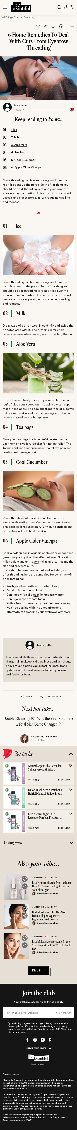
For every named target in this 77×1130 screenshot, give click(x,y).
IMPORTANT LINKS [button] (36, 1048)
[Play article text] (61, 26)
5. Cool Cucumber (23, 160)
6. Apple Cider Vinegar (26, 167)
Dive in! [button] (37, 970)
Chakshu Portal (37, 1117)
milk (55, 330)
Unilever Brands (37, 1029)
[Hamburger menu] (5, 7)
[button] (45, 26)
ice (54, 189)
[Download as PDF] (41, 696)
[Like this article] (38, 26)
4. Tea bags (19, 152)
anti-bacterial (34, 561)
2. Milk (15, 137)
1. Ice (14, 129)
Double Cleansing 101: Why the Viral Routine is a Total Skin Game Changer (38, 721)
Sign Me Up (63, 1012)
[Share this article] (23, 696)
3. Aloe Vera (19, 144)
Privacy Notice (19, 1032)
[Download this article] (53, 26)
